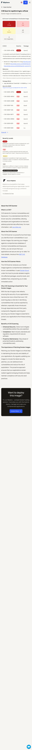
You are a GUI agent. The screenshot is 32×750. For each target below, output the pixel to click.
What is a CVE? (6, 210)
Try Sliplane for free (8, 193)
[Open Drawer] (30, 2)
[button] (29, 747)
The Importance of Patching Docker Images (15, 347)
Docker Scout (24, 270)
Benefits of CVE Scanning (9, 324)
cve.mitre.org (16, 227)
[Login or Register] (26, 2)
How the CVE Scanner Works (10, 261)
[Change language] (21, 2)
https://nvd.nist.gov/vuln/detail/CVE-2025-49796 (15, 87)
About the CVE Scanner (9, 206)
